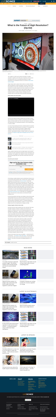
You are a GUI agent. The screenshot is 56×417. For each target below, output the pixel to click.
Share (10, 73)
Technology (32, 3)
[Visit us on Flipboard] (37, 1)
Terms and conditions (45, 404)
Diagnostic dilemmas (21, 383)
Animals (5, 3)
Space (28, 3)
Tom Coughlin (22, 30)
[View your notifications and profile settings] (52, 1)
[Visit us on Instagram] (34, 1)
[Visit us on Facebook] (31, 1)
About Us (31, 404)
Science (18, 3)
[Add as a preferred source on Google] (28, 400)
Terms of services (19, 171)
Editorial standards (22, 408)
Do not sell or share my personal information (44, 409)
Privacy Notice (10, 172)
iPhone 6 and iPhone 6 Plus (15, 191)
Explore (36, 3)
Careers (8, 408)
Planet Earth (23, 3)
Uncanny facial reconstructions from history (31, 389)
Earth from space (20, 382)
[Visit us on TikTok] (38, 1)
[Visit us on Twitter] (32, 1)
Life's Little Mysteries (21, 381)
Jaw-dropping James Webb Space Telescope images (32, 382)
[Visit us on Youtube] (35, 1)
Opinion (36, 30)
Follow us (28, 73)
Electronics (30, 23)
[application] (21, 107)
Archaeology (10, 3)
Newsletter (32, 73)
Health (15, 3)
